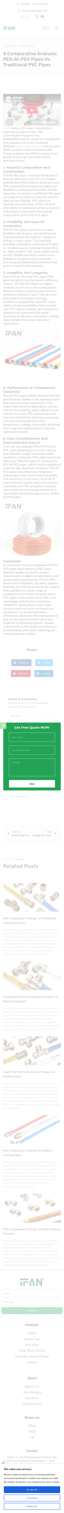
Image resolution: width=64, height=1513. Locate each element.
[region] (32, 1488)
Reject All (32, 1506)
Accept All (32, 1489)
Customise (32, 1498)
